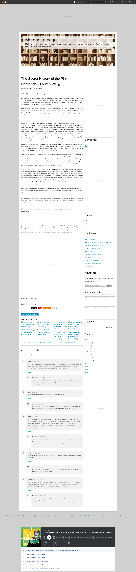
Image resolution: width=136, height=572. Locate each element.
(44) (98, 242)
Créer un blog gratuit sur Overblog (37, 515)
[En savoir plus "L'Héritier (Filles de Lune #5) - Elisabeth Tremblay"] (100, 311)
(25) (88, 266)
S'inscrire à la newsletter (30, 314)
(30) (89, 257)
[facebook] (74, 2)
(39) (94, 248)
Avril (88, 352)
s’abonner (50, 543)
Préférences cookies (125, 515)
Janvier (89, 361)
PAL (86, 227)
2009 (86, 370)
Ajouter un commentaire (37, 355)
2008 (86, 373)
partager (62, 543)
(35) (90, 251)
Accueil (23, 71)
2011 (86, 364)
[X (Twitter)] (77, 2)
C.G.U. (73, 515)
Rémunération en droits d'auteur (84, 515)
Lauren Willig (33, 298)
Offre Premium (97, 515)
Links (87, 224)
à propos (73, 543)
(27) (94, 260)
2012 (86, 340)
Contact (30, 71)
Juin (88, 346)
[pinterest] (81, 2)
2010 (86, 367)
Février (89, 358)
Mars (88, 355)
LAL (86, 221)
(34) (94, 254)
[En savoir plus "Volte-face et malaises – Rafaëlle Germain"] (90, 311)
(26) (93, 263)
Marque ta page (41, 39)
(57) (91, 239)
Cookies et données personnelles (110, 515)
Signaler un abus (65, 515)
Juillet (89, 343)
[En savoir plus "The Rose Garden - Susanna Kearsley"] (110, 301)
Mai (88, 349)
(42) (94, 245)
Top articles (50, 515)
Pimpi (15, 515)
